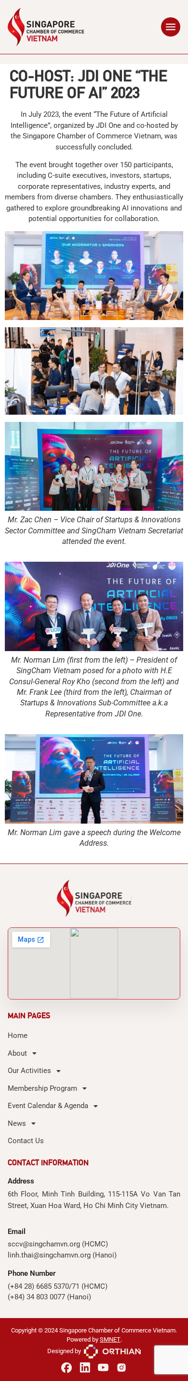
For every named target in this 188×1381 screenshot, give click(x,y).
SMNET (110, 1339)
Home (17, 1035)
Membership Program (42, 1088)
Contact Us (26, 1140)
